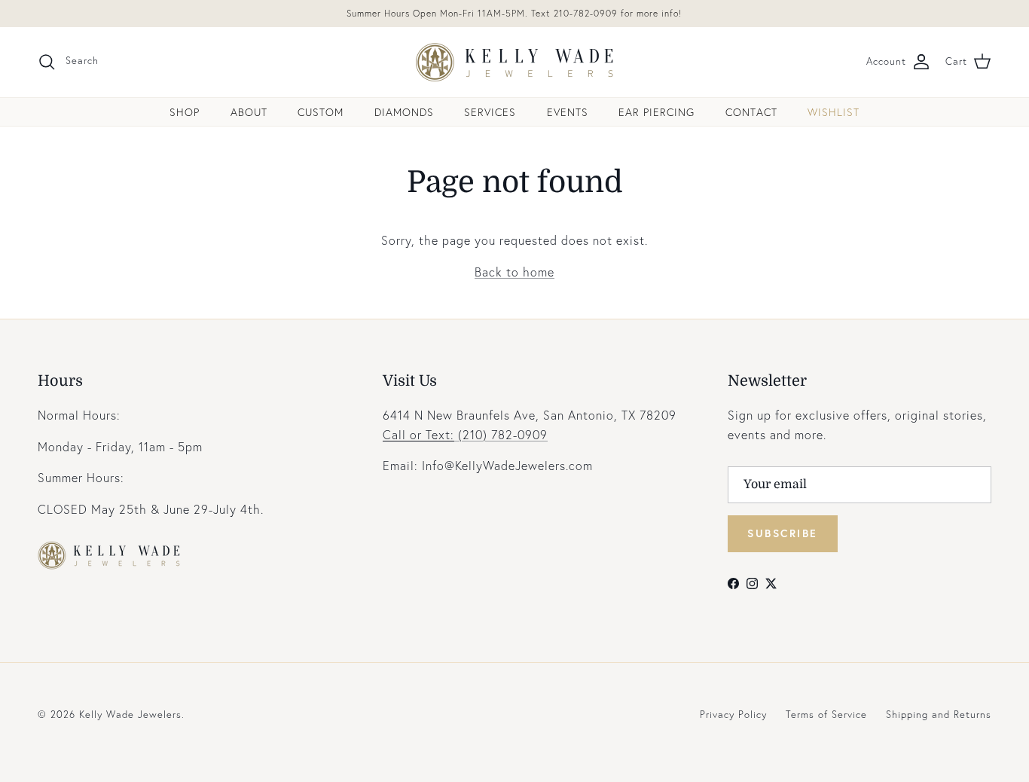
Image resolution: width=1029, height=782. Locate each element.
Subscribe (782, 533)
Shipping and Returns (938, 714)
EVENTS (567, 112)
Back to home (514, 272)
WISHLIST (834, 112)
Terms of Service (826, 714)
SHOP (184, 112)
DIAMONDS (404, 112)
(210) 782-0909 (465, 434)
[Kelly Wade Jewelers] (515, 62)
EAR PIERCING (656, 112)
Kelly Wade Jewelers (130, 714)
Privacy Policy (733, 714)
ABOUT (249, 112)
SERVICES (490, 112)
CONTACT (751, 112)
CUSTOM (321, 112)
